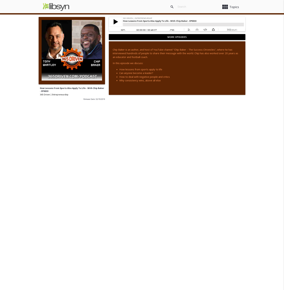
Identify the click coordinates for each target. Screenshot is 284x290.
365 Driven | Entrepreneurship (54, 94)
